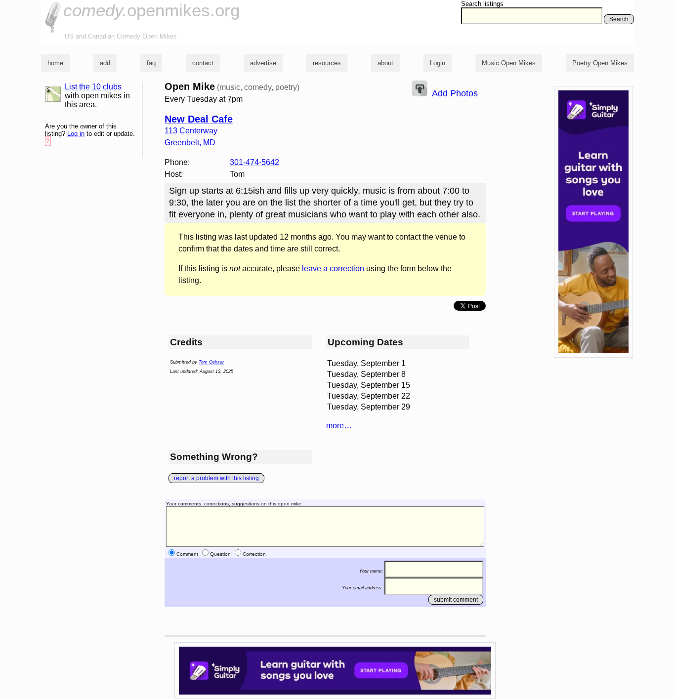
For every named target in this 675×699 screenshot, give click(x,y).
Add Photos (455, 93)
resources (327, 63)
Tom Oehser (211, 362)
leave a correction (333, 268)
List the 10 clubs (93, 86)
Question (220, 554)
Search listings (482, 3)
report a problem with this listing (216, 478)
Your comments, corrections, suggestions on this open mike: (234, 503)
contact (202, 63)
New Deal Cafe (199, 119)
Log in (75, 133)
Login (437, 63)
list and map (53, 94)
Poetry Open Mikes (600, 63)
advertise (263, 63)
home (55, 63)
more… (339, 425)
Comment (187, 554)
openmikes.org (151, 10)
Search (619, 19)
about (385, 63)
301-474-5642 (254, 162)
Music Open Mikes (509, 63)
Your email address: (362, 587)
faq (151, 63)
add (105, 63)
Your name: (371, 571)
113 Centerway (191, 130)
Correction (254, 554)
